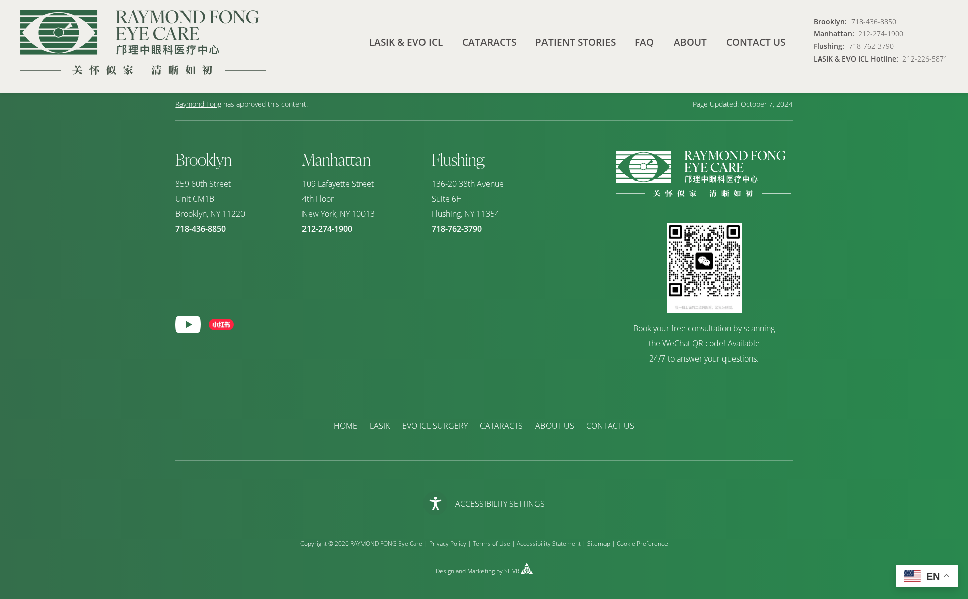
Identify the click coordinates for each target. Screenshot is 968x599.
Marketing (481, 571)
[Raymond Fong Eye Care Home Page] (143, 42)
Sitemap (598, 543)
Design (445, 571)
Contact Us (755, 42)
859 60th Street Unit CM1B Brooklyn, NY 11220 (210, 198)
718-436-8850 (873, 22)
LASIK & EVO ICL (406, 42)
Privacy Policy (447, 543)
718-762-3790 (871, 46)
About (690, 42)
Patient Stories (575, 42)
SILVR (511, 571)
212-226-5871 (925, 59)
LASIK (380, 425)
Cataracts (489, 42)
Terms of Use (491, 543)
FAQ (644, 42)
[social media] (188, 324)
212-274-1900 (880, 34)
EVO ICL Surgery (435, 425)
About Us (554, 425)
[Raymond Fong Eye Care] (703, 193)
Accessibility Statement (549, 543)
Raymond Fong (198, 104)
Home (345, 425)
